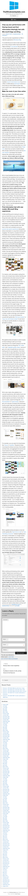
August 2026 (5, 704)
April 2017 (5, 874)
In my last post (14, 46)
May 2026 (5, 709)
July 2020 (5, 815)
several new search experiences (10, 229)
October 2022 (5, 774)
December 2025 (6, 716)
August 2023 (5, 759)
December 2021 (6, 789)
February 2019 (6, 840)
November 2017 (6, 863)
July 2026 (5, 706)
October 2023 (5, 756)
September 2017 (6, 866)
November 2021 (6, 790)
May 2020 (5, 818)
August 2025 (5, 722)
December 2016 (6, 880)
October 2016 (5, 883)
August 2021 (5, 795)
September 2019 (6, 830)
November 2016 (6, 881)
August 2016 (5, 886)
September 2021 (6, 794)
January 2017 (5, 878)
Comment (5, 619)
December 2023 (6, 753)
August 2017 (5, 868)
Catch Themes (17, 893)
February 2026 (6, 713)
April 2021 (5, 801)
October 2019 (5, 828)
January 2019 (5, 842)
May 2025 (5, 727)
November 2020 (6, 809)
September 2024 (6, 739)
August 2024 (5, 741)
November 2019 (6, 827)
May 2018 (5, 854)
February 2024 (6, 750)
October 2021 (5, 792)
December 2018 (6, 843)
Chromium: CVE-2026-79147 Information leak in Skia (14, 689)
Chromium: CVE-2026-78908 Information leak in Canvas (14, 691)
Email (4, 644)
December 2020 (6, 807)
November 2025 (6, 718)
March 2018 (5, 857)
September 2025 (6, 721)
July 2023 (5, 760)
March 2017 (5, 875)
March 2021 (5, 803)
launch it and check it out (13, 82)
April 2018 (5, 855)
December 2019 (6, 825)
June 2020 (5, 816)
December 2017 (6, 862)
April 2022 (5, 783)
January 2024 (5, 751)
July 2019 (5, 833)
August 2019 (5, 831)
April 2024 (5, 747)
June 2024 (5, 744)
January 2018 (5, 860)
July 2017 (5, 869)
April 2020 (5, 819)
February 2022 (6, 786)
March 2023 (5, 766)
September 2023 (6, 757)
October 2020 (5, 810)
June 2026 (5, 707)
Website (5, 649)
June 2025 (5, 725)
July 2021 (5, 797)
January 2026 (5, 715)
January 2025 (5, 733)
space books (15, 401)
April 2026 (5, 710)
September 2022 (6, 775)
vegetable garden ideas (14, 347)
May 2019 (5, 836)
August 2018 (5, 849)
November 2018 (6, 845)
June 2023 (5, 762)
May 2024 (5, 745)
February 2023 (6, 768)
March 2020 (5, 821)
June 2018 (5, 852)
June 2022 (5, 780)
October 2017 (5, 865)
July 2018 (5, 851)
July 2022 (5, 778)
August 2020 (5, 813)
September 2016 (6, 884)
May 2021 (5, 800)
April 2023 (5, 765)
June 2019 (5, 834)
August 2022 (5, 777)
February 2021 (6, 804)
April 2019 (5, 837)
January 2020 (5, 824)
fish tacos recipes (19, 317)
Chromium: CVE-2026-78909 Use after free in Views (13, 688)
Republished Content (16, 604)
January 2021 (5, 806)
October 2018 (5, 846)
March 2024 (5, 748)
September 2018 (6, 848)
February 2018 (6, 859)
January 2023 (5, 769)
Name (4, 639)
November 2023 (6, 754)
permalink (17, 605)
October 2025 (5, 719)
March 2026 (5, 712)
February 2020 (6, 822)
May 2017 (5, 872)
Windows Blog (17, 40)
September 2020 (6, 812)
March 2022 (5, 784)
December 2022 (6, 771)
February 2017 (6, 877)
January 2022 (5, 787)
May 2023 (5, 763)
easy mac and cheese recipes (10, 319)
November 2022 (6, 772)
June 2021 (5, 798)
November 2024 (6, 736)
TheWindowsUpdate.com (14, 11)
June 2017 (5, 871)
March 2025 (5, 730)
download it (17, 83)
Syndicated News (17, 34)
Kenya (6, 445)
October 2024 (5, 737)
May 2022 (5, 781)
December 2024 (6, 734)
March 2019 (5, 839)
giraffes (12, 445)
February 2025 (6, 731)
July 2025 (5, 724)
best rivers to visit (16, 532)
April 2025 (5, 728)
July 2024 (5, 742)
